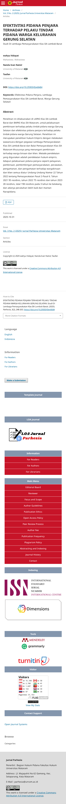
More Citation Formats (15, 315)
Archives (16, 10)
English (8, 334)
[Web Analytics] (33, 702)
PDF (9, 202)
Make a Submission (16, 380)
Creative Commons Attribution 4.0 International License (31, 794)
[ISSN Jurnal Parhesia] (33, 594)
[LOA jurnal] (33, 442)
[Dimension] (33, 619)
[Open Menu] (3, 3)
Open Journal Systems (16, 724)
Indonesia (10, 339)
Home (6, 10)
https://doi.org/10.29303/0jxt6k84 (25, 87)
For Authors (10, 362)
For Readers (10, 357)
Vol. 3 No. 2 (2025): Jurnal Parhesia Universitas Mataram (28, 13)
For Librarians (11, 366)
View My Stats (33, 705)
